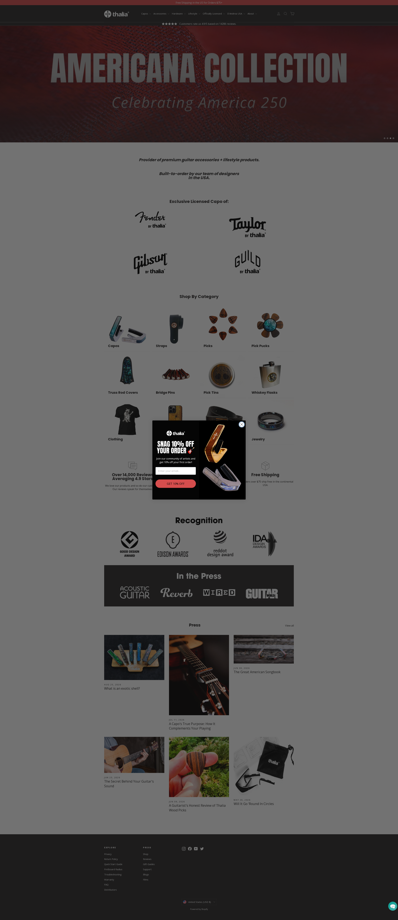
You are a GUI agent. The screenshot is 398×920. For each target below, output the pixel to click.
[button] (392, 906)
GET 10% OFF (176, 484)
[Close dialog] (241, 424)
